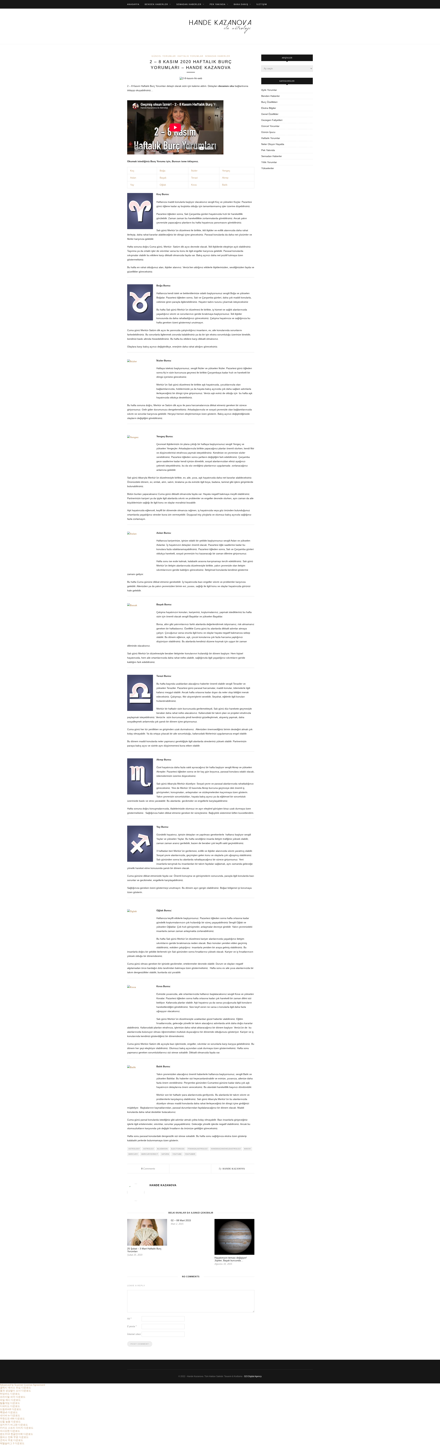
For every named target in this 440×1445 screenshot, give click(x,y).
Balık (224, 184)
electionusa (177, 1149)
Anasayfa (133, 4)
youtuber (190, 1154)
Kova (194, 184)
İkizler (194, 170)
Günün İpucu (268, 132)
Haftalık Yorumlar (190, 56)
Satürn (165, 1154)
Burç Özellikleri (269, 102)
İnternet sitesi (134, 1334)
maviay (247, 1149)
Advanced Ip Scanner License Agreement (22, 1384)
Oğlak (163, 184)
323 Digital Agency (253, 1376)
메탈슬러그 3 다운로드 (12, 1443)
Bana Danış (241, 4)
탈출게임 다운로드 (10, 1403)
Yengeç (226, 170)
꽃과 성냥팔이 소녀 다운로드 (15, 1390)
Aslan (133, 177)
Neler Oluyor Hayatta (272, 144)
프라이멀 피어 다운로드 (12, 1396)
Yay (132, 184)
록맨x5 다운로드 (9, 1412)
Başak (163, 177)
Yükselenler (267, 168)
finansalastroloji (198, 1149)
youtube (177, 1154)
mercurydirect (149, 1154)
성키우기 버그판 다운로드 (14, 1424)
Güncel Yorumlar (164, 56)
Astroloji (148, 1149)
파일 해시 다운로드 (10, 1400)
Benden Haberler (156, 4)
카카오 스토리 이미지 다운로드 (16, 1427)
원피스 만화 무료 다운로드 (14, 1437)
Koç (131, 170)
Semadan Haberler (188, 4)
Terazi (194, 177)
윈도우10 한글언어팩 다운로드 (16, 1434)
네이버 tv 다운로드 (10, 1415)
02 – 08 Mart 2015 (181, 1220)
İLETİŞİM (261, 4)
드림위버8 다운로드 (10, 1409)
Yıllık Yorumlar (269, 162)
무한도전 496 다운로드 (12, 1418)
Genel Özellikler (269, 114)
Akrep (225, 177)
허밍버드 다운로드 (10, 1393)
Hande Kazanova (234, 1168)
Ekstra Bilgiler (268, 108)
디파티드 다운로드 (10, 1406)
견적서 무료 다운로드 (11, 1440)
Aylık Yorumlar (269, 90)
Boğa (162, 170)
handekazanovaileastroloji (226, 1149)
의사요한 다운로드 (10, 1431)
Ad (129, 1318)
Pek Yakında (218, 4)
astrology (134, 1149)
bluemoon (162, 1149)
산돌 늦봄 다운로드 (10, 1421)
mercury (133, 1154)
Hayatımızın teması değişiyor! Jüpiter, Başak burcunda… (230, 1259)
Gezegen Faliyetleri (271, 120)
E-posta (131, 1326)
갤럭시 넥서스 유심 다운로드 (15, 1387)
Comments (148, 1168)
